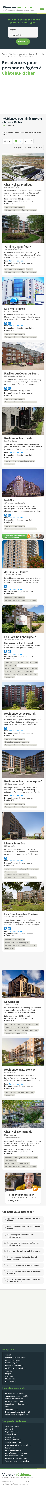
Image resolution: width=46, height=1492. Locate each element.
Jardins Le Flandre (16, 572)
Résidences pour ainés (14, 1393)
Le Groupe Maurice (13, 1450)
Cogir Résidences (12, 1432)
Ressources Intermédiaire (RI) (17, 1412)
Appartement (31, 210)
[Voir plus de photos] (23, 167)
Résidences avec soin (14, 1401)
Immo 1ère (9, 1448)
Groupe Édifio (10, 1434)
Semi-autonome (19, 207)
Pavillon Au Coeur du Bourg (21, 373)
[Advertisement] (23, 93)
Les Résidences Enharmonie (16, 1453)
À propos (9, 1376)
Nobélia (9, 500)
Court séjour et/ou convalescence (17, 662)
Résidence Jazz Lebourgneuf (23, 781)
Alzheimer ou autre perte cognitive (17, 668)
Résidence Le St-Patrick (20, 713)
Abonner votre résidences (15, 1357)
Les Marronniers (14, 308)
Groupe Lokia (10, 1437)
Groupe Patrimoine (13, 1440)
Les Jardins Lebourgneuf (20, 637)
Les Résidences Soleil (14, 1456)
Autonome (8, 207)
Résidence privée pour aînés (15, 210)
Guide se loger (11, 1363)
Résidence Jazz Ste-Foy (20, 1069)
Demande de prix (16, 261)
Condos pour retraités (14, 1398)
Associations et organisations (17, 1414)
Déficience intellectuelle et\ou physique (19, 671)
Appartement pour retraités (16, 1396)
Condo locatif (31, 945)
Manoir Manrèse (14, 843)
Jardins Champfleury (17, 246)
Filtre (9, 141)
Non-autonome (10, 674)
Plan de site (10, 1379)
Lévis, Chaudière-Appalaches (22, 328)
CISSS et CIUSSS (11, 1409)
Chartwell (9, 1429)
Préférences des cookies (15, 1368)
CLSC (7, 1406)
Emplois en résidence (14, 1365)
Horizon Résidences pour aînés (18, 1445)
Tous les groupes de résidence (18, 1461)
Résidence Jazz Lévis (18, 438)
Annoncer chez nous (13, 1360)
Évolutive (29, 269)
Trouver (21, 42)
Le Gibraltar (11, 1001)
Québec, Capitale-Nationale (22, 201)
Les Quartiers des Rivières (21, 914)
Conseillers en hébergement (16, 1404)
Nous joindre (10, 1381)
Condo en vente (21, 1033)
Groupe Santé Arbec (13, 1442)
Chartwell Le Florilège (18, 184)
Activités (8, 1371)
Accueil (4, 54)
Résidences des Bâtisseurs (16, 1458)
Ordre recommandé (32, 147)
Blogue (8, 1373)
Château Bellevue (12, 1426)
